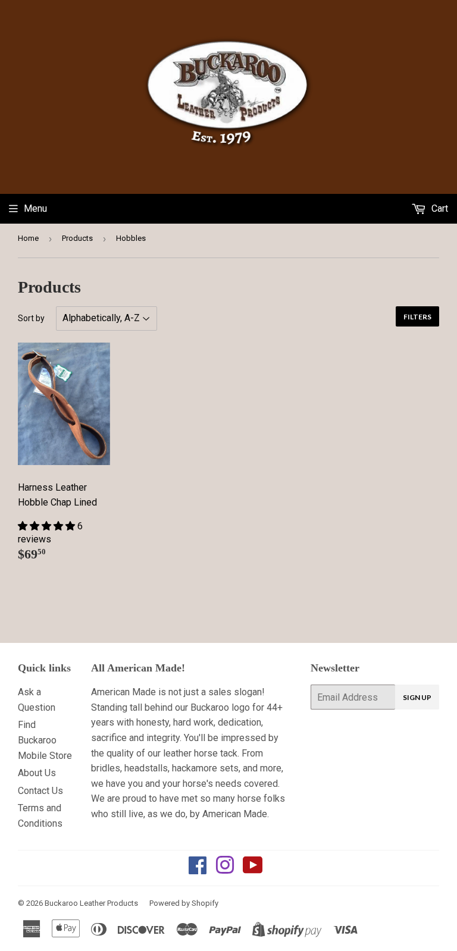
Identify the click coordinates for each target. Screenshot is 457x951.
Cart (438, 208)
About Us (37, 773)
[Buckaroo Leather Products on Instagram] (224, 869)
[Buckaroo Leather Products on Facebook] (197, 869)
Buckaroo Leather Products (91, 903)
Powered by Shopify (183, 903)
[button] (47, 526)
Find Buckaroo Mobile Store (45, 740)
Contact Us (40, 790)
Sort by (31, 318)
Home (28, 238)
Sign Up (417, 697)
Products (77, 238)
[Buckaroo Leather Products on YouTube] (253, 869)
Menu (35, 208)
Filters (417, 316)
